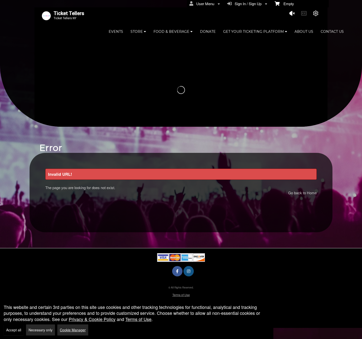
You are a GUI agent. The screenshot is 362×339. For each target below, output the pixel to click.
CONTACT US (332, 31)
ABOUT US (304, 31)
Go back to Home (302, 192)
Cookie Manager (73, 329)
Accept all (13, 329)
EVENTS (116, 31)
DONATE (208, 31)
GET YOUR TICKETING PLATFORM (254, 31)
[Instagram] (188, 271)
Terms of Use (181, 295)
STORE (137, 31)
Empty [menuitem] (287, 3)
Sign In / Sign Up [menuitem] (247, 3)
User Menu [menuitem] (204, 3)
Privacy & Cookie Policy (92, 319)
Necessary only (40, 329)
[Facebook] (177, 271)
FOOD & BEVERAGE (171, 31)
